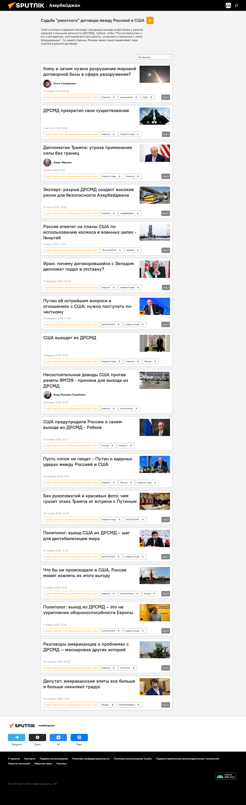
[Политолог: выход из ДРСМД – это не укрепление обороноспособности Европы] (155, 612)
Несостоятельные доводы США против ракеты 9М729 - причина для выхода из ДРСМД (85, 380)
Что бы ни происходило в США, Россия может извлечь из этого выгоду (84, 572)
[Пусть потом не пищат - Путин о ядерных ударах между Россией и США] (155, 464)
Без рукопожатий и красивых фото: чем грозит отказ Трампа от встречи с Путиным (90, 498)
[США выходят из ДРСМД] (155, 343)
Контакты (29, 758)
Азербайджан (127, 213)
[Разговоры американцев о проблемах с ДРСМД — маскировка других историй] (155, 649)
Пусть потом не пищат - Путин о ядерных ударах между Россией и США (87, 461)
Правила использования (54, 758)
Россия (147, 361)
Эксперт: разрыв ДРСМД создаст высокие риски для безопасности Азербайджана (88, 192)
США (145, 97)
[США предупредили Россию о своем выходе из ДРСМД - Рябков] (155, 427)
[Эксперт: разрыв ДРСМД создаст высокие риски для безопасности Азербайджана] (155, 195)
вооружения (126, 97)
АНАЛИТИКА (108, 324)
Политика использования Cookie (133, 758)
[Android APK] (226, 777)
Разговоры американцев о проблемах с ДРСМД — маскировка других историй (86, 647)
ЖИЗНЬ (130, 250)
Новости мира (127, 134)
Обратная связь (43, 763)
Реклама (61, 763)
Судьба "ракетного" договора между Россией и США (92, 20)
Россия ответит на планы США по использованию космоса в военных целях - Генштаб (89, 232)
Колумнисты (126, 408)
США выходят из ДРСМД (69, 338)
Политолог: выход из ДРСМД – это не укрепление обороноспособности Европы (88, 609)
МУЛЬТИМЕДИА (127, 704)
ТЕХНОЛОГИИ (109, 250)
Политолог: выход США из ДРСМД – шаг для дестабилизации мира (86, 535)
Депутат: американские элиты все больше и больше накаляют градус (89, 684)
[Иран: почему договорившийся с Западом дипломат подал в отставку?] (155, 269)
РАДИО (105, 704)
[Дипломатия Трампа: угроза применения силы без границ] (155, 153)
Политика (125, 667)
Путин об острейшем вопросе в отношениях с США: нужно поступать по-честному (88, 306)
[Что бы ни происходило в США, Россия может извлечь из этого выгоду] (155, 575)
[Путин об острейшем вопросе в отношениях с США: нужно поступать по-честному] (155, 306)
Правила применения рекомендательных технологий (187, 758)
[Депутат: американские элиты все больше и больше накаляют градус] (155, 686)
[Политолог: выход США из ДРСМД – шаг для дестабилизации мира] (155, 538)
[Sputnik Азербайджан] (27, 10)
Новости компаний (19, 763)
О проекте (14, 758)
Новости (106, 97)
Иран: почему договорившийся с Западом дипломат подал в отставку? (88, 266)
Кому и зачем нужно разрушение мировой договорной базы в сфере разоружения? (89, 71)
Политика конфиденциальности (90, 758)
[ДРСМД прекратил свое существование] (155, 116)
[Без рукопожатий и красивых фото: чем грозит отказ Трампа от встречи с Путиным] (155, 501)
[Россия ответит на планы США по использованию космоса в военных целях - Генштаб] (155, 232)
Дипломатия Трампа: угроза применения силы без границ (87, 150)
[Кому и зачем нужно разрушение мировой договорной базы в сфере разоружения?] (155, 74)
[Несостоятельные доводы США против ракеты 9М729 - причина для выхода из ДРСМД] (155, 380)
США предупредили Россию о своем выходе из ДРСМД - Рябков (82, 424)
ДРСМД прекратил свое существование (86, 110)
